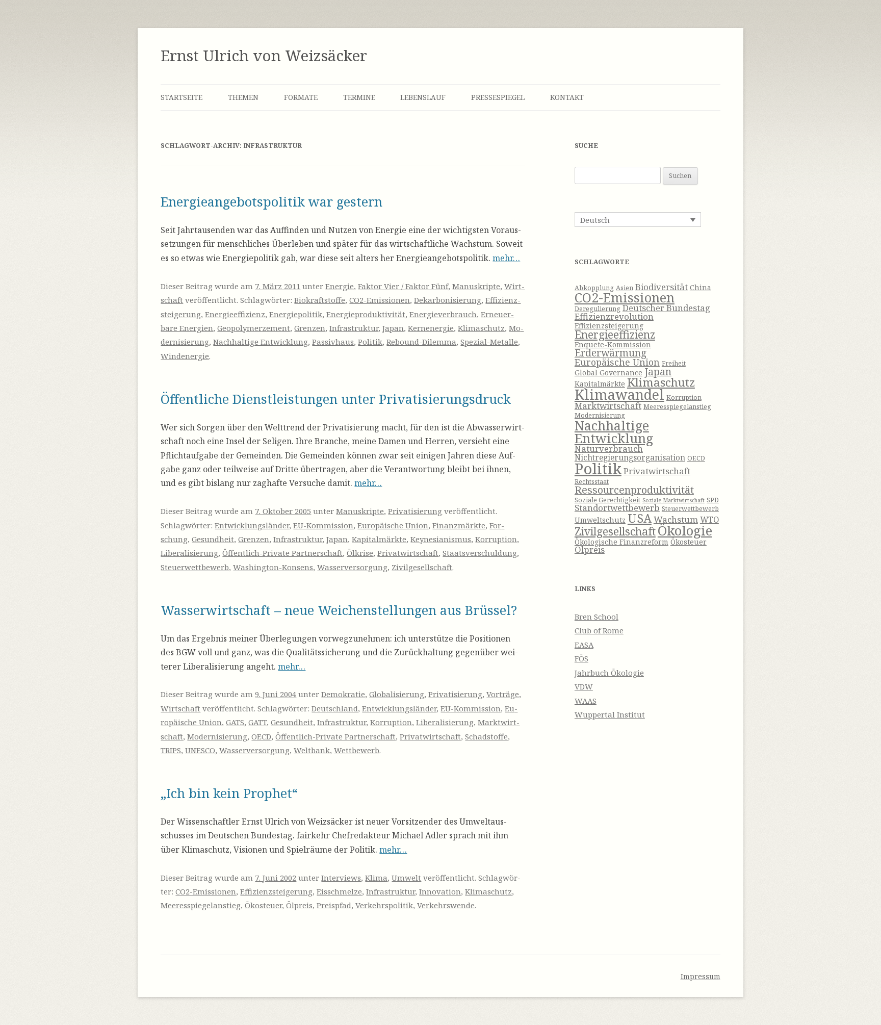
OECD (261, 736)
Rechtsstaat (592, 481)
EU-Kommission (323, 525)
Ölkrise (360, 553)
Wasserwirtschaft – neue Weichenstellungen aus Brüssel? (339, 610)
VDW (584, 686)
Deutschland (335, 708)
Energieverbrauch (443, 314)
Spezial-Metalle (489, 342)
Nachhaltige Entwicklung (260, 342)
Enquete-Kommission (613, 344)
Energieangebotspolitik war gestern (271, 201)
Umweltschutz (600, 520)
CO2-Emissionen (379, 300)
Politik (370, 342)
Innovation (440, 891)
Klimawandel (619, 394)
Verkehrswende (446, 905)
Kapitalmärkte (379, 539)
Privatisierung (415, 511)
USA (640, 518)
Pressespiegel (498, 97)
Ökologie (685, 531)
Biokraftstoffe (319, 300)
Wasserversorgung (352, 567)
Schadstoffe (486, 736)
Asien (624, 288)
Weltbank (312, 750)
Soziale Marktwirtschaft (673, 500)
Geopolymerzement (253, 328)
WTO (709, 520)
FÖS (581, 658)
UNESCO (200, 750)
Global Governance (608, 372)
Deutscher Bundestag (666, 308)
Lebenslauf (423, 97)
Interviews (341, 878)
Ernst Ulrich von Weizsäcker (264, 55)
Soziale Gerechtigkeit (607, 500)
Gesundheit (213, 539)
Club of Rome (599, 630)
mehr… (506, 258)
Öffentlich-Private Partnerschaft (282, 553)
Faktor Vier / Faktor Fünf (403, 286)
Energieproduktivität (365, 314)
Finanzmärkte (458, 525)
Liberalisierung (189, 553)
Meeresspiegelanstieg (201, 905)
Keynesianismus (440, 539)
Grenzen (309, 328)
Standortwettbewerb (617, 508)
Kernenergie (431, 328)
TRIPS (171, 750)
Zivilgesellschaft (422, 567)
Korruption (496, 539)
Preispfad (334, 905)
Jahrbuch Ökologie (609, 673)
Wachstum (676, 519)
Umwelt (406, 878)
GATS (235, 722)
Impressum (700, 976)
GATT (257, 722)
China (700, 287)
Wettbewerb (356, 750)
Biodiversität (661, 287)
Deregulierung (597, 308)
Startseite (181, 97)
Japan (393, 328)
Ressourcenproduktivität (634, 490)
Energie (339, 286)
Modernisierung (217, 736)
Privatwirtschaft (407, 553)
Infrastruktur (353, 328)
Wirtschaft (180, 708)
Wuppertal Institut (610, 714)
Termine (359, 97)
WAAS (586, 701)
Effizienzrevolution (614, 316)
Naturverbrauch (609, 448)
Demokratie (343, 694)
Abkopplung (594, 288)
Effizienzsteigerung (276, 891)
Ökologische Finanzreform (621, 542)
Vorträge (502, 694)
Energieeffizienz (235, 314)
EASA (584, 644)
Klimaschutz (481, 328)
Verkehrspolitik (384, 905)
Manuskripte (476, 286)
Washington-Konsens (273, 567)
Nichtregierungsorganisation (630, 457)
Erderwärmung (610, 353)
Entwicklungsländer (252, 525)
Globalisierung (396, 694)
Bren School (596, 616)
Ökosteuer (263, 905)
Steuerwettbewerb (195, 567)
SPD (713, 500)
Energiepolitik (295, 314)
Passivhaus (333, 342)
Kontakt (567, 97)
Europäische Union (392, 525)
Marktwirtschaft (608, 406)
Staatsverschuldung (480, 553)
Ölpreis (299, 905)
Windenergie (185, 356)
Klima (376, 878)
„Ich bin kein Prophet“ (229, 793)
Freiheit (674, 363)
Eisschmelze (339, 891)
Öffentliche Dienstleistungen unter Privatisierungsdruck (336, 398)
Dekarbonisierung (447, 300)
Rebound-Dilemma (421, 342)
